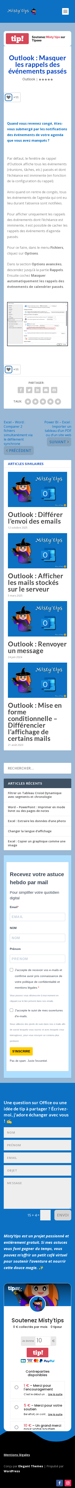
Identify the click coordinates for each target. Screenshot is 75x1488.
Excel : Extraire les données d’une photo (37, 821)
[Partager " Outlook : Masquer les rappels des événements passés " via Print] (54, 390)
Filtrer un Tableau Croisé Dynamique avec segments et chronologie (34, 795)
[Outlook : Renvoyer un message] (37, 618)
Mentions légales (17, 1455)
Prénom (15, 949)
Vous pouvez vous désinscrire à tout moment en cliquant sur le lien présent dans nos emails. (34, 998)
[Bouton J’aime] (8, 97)
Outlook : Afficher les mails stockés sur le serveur (35, 582)
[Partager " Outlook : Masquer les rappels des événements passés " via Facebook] (21, 390)
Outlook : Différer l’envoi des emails (35, 517)
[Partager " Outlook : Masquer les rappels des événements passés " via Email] (46, 390)
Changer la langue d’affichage (29, 831)
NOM (13, 928)
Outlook (28, 79)
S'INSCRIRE (21, 1051)
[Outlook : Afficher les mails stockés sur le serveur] (37, 550)
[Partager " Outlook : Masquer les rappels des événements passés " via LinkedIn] (37, 390)
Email (14, 907)
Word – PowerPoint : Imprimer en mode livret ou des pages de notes (36, 809)
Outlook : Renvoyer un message (37, 647)
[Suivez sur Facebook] (59, 1483)
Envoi (63, 1215)
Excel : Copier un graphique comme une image (36, 843)
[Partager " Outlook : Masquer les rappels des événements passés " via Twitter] (29, 390)
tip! (17, 38)
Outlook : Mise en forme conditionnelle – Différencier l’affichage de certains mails (35, 721)
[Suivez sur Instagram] (68, 1483)
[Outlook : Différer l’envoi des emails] (37, 489)
